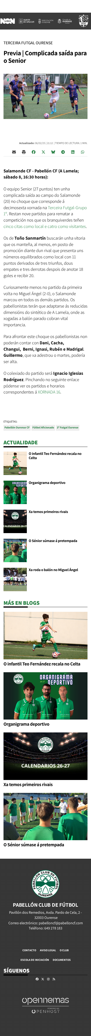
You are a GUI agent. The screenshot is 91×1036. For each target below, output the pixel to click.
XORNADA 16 (49, 392)
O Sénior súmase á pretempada (53, 540)
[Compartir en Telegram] (63, 151)
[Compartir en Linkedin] (73, 151)
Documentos (62, 960)
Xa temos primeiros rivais (48, 511)
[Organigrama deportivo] (15, 492)
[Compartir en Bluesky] (53, 151)
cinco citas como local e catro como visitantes (45, 226)
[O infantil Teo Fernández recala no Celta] (15, 462)
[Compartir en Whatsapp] (83, 151)
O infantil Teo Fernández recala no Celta (55, 455)
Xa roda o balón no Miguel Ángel (53, 569)
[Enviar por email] (14, 151)
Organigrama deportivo (47, 482)
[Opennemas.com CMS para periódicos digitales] (45, 1005)
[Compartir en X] (43, 151)
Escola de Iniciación (35, 960)
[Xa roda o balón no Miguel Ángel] (15, 579)
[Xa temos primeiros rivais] (15, 521)
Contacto (29, 950)
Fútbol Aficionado (43, 427)
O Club (64, 950)
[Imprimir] (24, 151)
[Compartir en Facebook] (33, 151)
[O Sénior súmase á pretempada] (15, 550)
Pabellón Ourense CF (17, 427)
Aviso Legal (48, 950)
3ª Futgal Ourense (67, 427)
